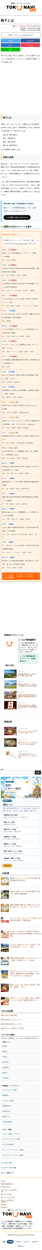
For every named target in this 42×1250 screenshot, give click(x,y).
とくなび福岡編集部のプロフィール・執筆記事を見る (28, 658)
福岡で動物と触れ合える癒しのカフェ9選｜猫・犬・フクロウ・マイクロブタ (25, 906)
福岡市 (4, 1046)
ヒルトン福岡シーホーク (11, 1134)
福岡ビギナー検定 (10, 823)
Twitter (10, 41)
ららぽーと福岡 (8, 1101)
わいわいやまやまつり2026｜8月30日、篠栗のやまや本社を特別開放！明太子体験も (25, 934)
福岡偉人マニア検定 (13, 845)
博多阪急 (5, 1095)
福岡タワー (6, 1116)
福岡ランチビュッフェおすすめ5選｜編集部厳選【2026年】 (25, 879)
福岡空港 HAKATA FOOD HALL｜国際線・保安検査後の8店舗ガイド (27, 696)
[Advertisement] (21, 88)
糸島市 (4, 1073)
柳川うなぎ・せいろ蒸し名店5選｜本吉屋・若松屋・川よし (27, 731)
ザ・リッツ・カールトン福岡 (12, 1150)
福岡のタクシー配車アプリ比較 (12, 1028)
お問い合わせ (6, 1187)
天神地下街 (6, 1111)
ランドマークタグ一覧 (8, 1168)
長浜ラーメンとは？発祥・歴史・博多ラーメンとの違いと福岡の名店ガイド (25, 999)
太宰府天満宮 (7, 1122)
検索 (2, 769)
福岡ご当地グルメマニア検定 (13, 852)
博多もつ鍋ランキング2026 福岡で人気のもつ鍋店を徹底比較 (27, 743)
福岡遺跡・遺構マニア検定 (14, 859)
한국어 (26, 1242)
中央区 (4, 1057)
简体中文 (35, 1242)
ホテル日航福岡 (8, 1144)
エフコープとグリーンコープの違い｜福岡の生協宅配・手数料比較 (25, 919)
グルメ (17, 26)
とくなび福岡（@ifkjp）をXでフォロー (17, 217)
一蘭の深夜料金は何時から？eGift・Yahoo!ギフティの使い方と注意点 (28, 755)
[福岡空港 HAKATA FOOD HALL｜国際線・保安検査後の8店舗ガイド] (11, 695)
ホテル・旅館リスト (7, 1173)
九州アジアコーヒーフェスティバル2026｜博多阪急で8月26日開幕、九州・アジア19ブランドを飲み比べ (25, 973)
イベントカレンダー (20, 243)
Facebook (30, 41)
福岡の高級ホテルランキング (11, 1020)
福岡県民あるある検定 (15, 816)
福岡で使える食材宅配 (9, 1015)
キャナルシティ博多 (9, 1090)
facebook (4, 1207)
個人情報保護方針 (7, 1184)
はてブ (10, 45)
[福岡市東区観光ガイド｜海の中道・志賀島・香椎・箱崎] (11, 674)
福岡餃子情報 (37, 26)
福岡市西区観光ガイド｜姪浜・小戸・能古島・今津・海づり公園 (27, 685)
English (18, 1242)
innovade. (21, 1235)
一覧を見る (7, 865)
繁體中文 (21, 1246)
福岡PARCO (6, 1106)
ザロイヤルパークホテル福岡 (12, 1155)
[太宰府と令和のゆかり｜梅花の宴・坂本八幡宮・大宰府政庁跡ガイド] (11, 705)
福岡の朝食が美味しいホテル (11, 1024)
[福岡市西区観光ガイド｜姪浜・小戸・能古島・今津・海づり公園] (11, 684)
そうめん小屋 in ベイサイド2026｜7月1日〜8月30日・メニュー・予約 (25, 946)
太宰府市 (5, 1078)
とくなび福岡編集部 (27, 640)
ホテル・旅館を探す (8, 1200)
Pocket (30, 45)
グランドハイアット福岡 (11, 1139)
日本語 (10, 1242)
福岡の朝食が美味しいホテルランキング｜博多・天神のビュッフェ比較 (25, 959)
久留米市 (5, 1067)
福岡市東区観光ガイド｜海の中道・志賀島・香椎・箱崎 (27, 674)
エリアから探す (7, 1194)
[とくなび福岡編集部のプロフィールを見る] (10, 650)
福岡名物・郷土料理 (26, 26)
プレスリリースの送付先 (9, 1190)
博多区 (4, 1051)
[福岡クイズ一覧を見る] (21, 787)
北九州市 (5, 1062)
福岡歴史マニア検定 (13, 838)
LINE (10, 50)
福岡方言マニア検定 (12, 830)
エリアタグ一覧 (6, 1163)
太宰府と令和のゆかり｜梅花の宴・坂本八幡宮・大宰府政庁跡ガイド (27, 706)
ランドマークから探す (8, 1197)
